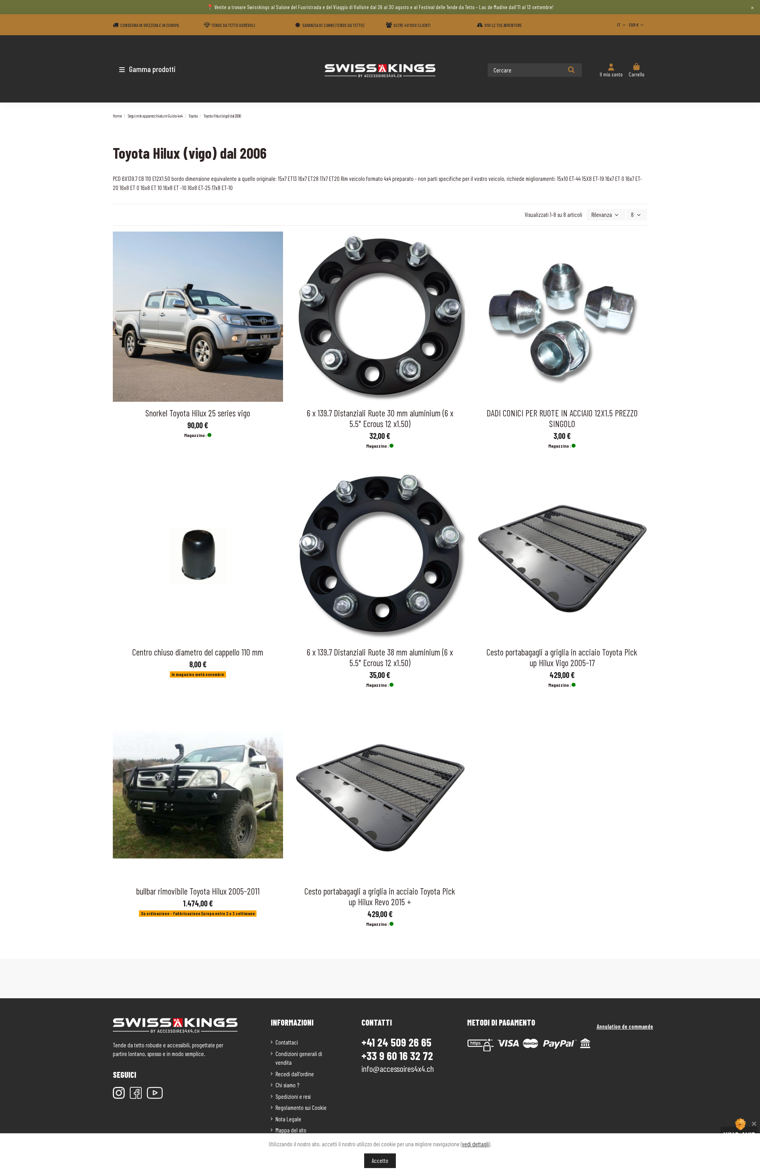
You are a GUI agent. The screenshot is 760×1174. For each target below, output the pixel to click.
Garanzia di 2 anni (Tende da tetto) (333, 25)
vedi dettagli (475, 1143)
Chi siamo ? (287, 1085)
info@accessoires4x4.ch (397, 1068)
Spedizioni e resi (293, 1096)
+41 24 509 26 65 (396, 1042)
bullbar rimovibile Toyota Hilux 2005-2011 (198, 891)
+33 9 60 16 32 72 (397, 1055)
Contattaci (287, 1042)
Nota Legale (288, 1119)
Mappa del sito (291, 1130)
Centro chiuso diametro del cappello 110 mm (197, 651)
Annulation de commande (625, 1026)
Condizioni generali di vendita (299, 1058)
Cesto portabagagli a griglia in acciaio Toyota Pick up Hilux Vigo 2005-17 (561, 657)
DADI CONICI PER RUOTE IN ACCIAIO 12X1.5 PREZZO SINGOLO (562, 418)
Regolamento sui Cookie (301, 1107)
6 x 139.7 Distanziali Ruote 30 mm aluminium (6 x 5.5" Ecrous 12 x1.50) (380, 418)
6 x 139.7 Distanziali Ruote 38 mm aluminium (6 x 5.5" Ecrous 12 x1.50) (380, 657)
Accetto (380, 1160)
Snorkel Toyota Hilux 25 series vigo (197, 412)
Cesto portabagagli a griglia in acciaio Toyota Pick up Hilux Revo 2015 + (379, 896)
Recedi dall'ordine (295, 1073)
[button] (159, 69)
